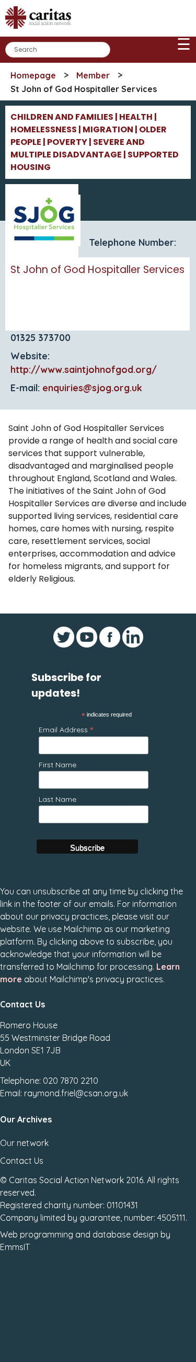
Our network (24, 1143)
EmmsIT (15, 1247)
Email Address (66, 729)
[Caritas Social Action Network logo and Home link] (41, 32)
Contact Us (21, 1160)
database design (125, 1234)
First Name (57, 764)
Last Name (57, 799)
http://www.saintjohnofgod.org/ (83, 369)
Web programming (36, 1234)
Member (93, 75)
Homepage (33, 75)
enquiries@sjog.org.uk (92, 387)
